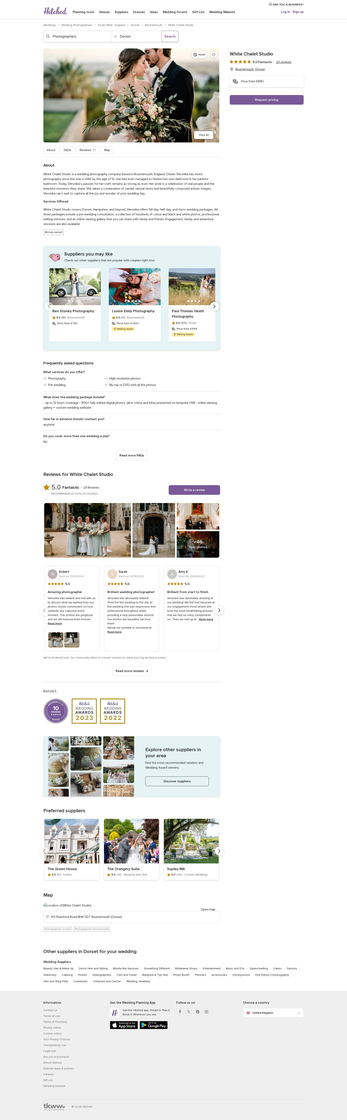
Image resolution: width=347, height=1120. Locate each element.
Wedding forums (175, 12)
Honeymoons (241, 975)
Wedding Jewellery (138, 981)
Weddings (50, 25)
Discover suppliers (177, 781)
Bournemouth (154, 25)
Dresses (139, 12)
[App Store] (124, 1028)
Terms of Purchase (55, 1022)
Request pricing (266, 100)
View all (204, 135)
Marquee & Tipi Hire (155, 975)
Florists (82, 975)
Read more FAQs (131, 455)
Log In (285, 12)
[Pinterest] (197, 1011)
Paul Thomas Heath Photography (188, 314)
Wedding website (54, 1086)
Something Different (157, 968)
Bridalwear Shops (186, 968)
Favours (292, 968)
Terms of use (51, 1016)
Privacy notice (52, 1027)
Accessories (219, 975)
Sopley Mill (176, 869)
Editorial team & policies (58, 1068)
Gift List (198, 12)
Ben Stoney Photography (73, 311)
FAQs (67, 150)
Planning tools (83, 12)
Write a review (194, 490)
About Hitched (52, 1062)
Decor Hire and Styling (93, 968)
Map (107, 150)
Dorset (135, 25)
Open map (208, 909)
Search (170, 36)
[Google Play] (154, 1028)
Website (222, 12)
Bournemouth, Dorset (250, 69)
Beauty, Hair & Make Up (58, 968)
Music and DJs (235, 968)
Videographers (101, 975)
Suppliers (121, 12)
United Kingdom (262, 1013)
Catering (67, 975)
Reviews (88, 150)
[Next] (214, 306)
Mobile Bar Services (126, 968)
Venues (104, 12)
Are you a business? (56, 1057)
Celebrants (80, 981)
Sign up (298, 12)
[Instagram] (206, 1011)
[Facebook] (180, 1011)
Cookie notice (52, 1033)
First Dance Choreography (272, 975)
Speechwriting (259, 968)
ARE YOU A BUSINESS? (288, 4)
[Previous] (49, 306)
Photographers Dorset (58, 929)
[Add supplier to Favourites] (213, 55)
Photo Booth (181, 975)
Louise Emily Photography (133, 311)
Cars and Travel (127, 975)
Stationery (49, 975)
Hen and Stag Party (55, 981)
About (51, 150)
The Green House (62, 869)
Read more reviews (130, 671)
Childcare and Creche (107, 981)
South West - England (112, 25)
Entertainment (211, 968)
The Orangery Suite (123, 869)
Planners (200, 975)
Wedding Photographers (77, 25)
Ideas (154, 12)
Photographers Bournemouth (92, 929)
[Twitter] (188, 1011)
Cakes (277, 968)
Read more (55, 623)
